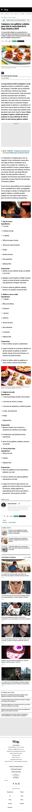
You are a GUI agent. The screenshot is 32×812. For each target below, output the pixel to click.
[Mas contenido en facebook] (13, 783)
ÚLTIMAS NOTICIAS (7, 692)
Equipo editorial (16, 745)
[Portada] (16, 744)
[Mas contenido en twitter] (16, 783)
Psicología (22, 13)
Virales (10, 803)
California (7, 13)
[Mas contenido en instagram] (18, 783)
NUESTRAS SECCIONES (16, 788)
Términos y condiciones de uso (16, 766)
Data (22, 795)
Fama (10, 799)
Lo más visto (6, 527)
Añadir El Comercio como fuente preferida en (16, 20)
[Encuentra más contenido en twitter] (6, 41)
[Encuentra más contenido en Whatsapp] (9, 41)
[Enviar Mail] (2, 75)
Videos (22, 792)
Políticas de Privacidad (16, 769)
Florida (2, 13)
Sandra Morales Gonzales (10, 76)
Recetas (5, 522)
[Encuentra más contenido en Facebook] (2, 41)
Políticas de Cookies (16, 771)
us (10, 795)
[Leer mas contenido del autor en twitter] (19, 503)
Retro (22, 799)
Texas (11, 13)
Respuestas (10, 792)
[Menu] (2, 9)
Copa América (12, 522)
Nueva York (16, 13)
